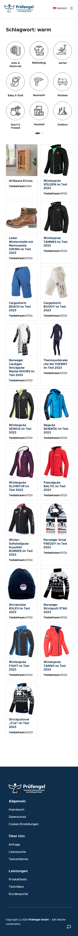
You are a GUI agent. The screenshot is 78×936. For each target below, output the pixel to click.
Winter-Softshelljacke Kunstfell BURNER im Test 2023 (21, 547)
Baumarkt (39, 95)
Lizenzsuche (17, 851)
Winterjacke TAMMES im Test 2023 (55, 242)
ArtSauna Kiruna (20, 180)
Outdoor (63, 124)
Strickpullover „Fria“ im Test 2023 (19, 723)
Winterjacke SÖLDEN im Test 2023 (55, 184)
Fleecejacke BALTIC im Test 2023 (54, 486)
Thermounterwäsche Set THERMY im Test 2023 (56, 364)
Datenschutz (17, 816)
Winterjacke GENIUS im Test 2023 (20, 429)
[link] (39, 85)
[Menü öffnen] (71, 8)
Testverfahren (18, 859)
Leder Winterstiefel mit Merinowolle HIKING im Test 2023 (21, 245)
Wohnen (63, 95)
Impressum (16, 809)
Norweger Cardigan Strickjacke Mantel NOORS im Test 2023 (21, 368)
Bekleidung (39, 63)
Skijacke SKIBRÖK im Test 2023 (56, 429)
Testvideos (16, 886)
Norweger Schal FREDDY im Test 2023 (55, 543)
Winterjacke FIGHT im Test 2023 (19, 666)
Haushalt (39, 124)
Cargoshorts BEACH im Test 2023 (20, 307)
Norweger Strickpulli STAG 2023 (55, 608)
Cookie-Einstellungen (24, 824)
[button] (37, 133)
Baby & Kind (15, 95)
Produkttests (18, 879)
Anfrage (14, 844)
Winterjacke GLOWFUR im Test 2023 (19, 486)
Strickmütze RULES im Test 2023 (19, 608)
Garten (63, 63)
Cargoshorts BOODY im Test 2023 (55, 307)
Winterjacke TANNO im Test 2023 (55, 666)
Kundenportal (18, 894)
